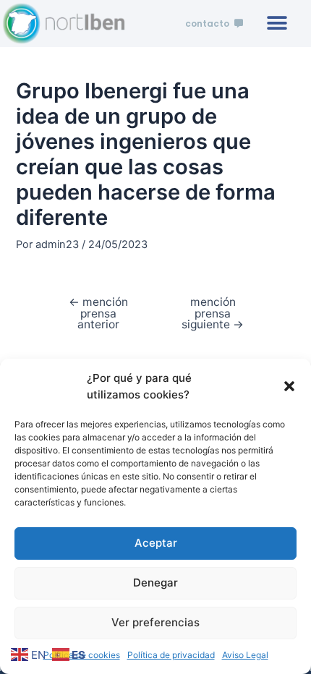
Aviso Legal (245, 654)
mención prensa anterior (98, 313)
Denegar (155, 582)
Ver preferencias (155, 622)
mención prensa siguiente (213, 313)
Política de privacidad (171, 654)
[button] (289, 386)
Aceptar (156, 543)
